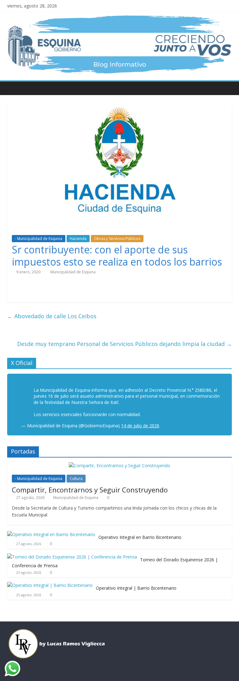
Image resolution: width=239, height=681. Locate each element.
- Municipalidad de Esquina (38, 238)
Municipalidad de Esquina (73, 272)
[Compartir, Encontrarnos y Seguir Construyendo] (119, 465)
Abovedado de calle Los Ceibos (51, 316)
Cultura (76, 478)
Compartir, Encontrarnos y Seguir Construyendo (90, 489)
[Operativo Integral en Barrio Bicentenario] (51, 534)
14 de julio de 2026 (140, 426)
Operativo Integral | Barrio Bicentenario (136, 588)
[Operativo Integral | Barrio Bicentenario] (50, 585)
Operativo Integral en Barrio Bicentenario (139, 537)
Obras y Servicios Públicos (117, 238)
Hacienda (78, 238)
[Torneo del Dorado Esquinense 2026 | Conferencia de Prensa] (72, 557)
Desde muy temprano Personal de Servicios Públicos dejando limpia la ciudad (124, 344)
